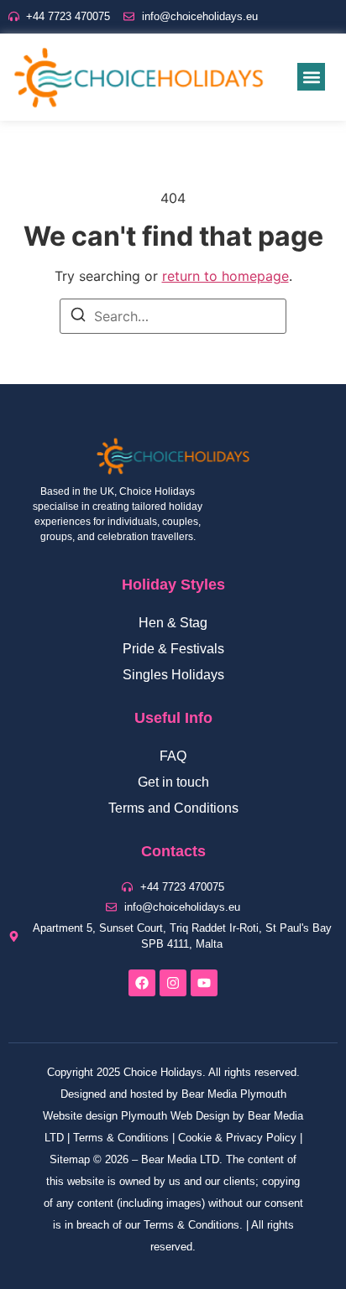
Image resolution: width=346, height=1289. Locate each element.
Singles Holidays (173, 675)
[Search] (78, 317)
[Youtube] (204, 982)
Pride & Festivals (173, 649)
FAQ (173, 756)
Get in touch (173, 782)
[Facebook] (141, 982)
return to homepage (225, 276)
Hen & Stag (173, 623)
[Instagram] (173, 982)
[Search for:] (173, 316)
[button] (311, 77)
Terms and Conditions (173, 808)
